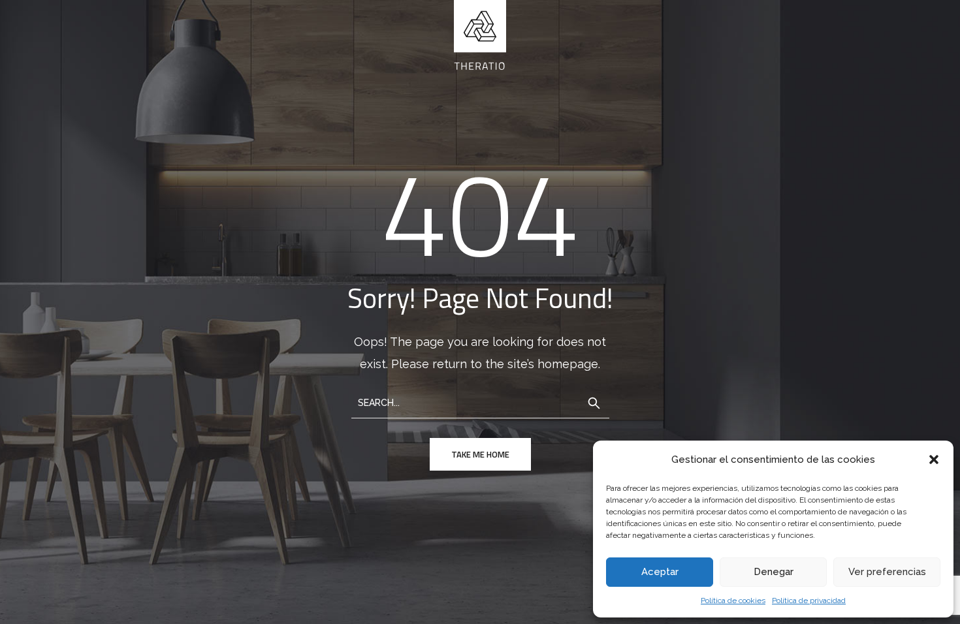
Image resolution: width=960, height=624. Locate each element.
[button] (933, 459)
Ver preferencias (887, 572)
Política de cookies (733, 600)
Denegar (773, 572)
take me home (480, 454)
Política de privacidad (809, 600)
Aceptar (660, 572)
